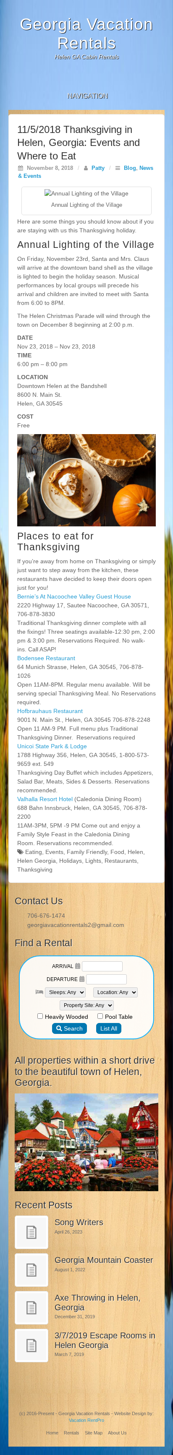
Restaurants (121, 860)
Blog (130, 168)
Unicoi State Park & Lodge (52, 746)
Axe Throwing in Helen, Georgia (98, 1302)
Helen (135, 852)
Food (117, 852)
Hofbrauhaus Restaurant (50, 711)
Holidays (70, 860)
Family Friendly (87, 852)
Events (54, 852)
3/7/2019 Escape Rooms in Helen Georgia (105, 1340)
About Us (117, 1432)
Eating (33, 852)
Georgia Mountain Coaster (104, 1260)
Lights (93, 860)
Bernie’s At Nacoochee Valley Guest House (74, 596)
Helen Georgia (36, 860)
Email (86, 77)
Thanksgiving (34, 869)
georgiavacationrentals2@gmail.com (75, 924)
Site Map (93, 1432)
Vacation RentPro (86, 1420)
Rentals (71, 1432)
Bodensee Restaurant (46, 658)
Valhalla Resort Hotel (45, 799)
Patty (98, 168)
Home (52, 1432)
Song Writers (79, 1222)
